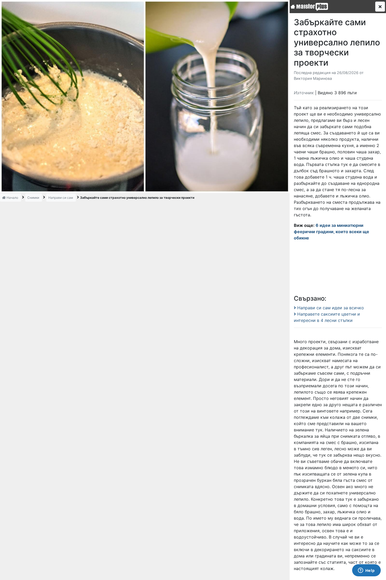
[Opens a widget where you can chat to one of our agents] (366, 570)
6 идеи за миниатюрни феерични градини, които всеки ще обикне (331, 232)
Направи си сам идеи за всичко (330, 307)
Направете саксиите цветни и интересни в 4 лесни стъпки (327, 317)
